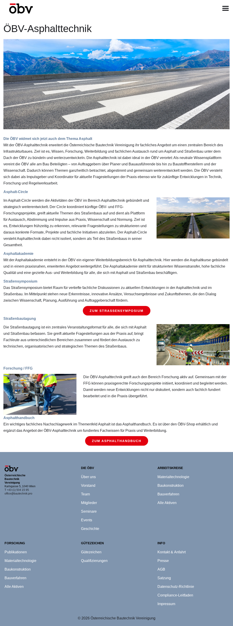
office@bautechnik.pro (18, 493)
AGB (161, 569)
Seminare (89, 511)
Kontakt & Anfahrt (171, 552)
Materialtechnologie (173, 477)
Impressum (166, 604)
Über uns (88, 477)
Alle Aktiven (167, 503)
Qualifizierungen (94, 561)
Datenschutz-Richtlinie (175, 587)
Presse (163, 561)
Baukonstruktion (170, 485)
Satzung (164, 578)
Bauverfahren (168, 494)
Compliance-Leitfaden (175, 595)
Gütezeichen (91, 552)
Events (86, 520)
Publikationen (16, 552)
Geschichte (90, 529)
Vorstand (88, 485)
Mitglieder (89, 503)
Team (85, 494)
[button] (225, 8)
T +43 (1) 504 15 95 (17, 490)
